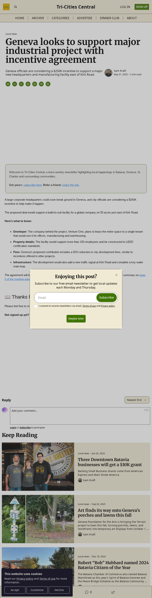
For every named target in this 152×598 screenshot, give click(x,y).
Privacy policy (108, 305)
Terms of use (89, 305)
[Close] (116, 274)
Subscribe (106, 297)
